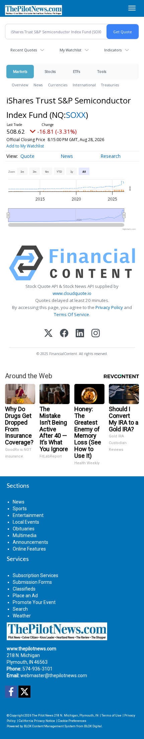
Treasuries (110, 84)
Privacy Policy (109, 307)
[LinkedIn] (80, 333)
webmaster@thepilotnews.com (53, 675)
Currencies (57, 84)
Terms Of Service (71, 314)
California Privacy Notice (37, 721)
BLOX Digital (93, 726)
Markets (20, 71)
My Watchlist (70, 49)
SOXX (76, 114)
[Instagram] (95, 333)
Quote (27, 156)
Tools (101, 71)
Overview (20, 84)
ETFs (76, 71)
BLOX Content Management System (50, 726)
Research (110, 156)
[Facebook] (64, 333)
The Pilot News (43, 715)
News (38, 84)
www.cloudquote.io (72, 293)
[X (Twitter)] (48, 333)
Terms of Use (111, 715)
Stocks (50, 71)
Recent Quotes (23, 49)
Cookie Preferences (72, 721)
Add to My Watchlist (25, 146)
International (84, 84)
